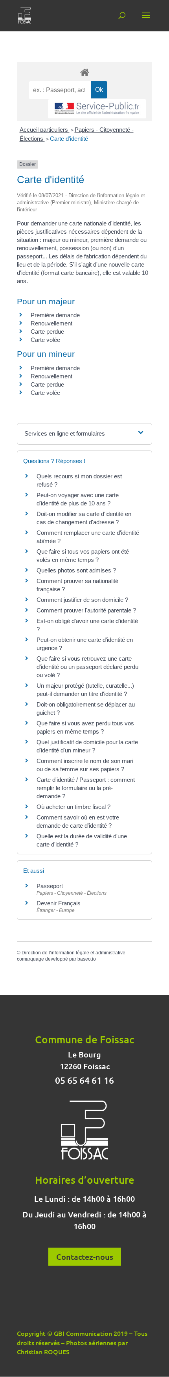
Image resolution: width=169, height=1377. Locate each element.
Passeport (50, 886)
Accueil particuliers (45, 129)
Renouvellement (51, 323)
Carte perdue (47, 331)
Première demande (55, 315)
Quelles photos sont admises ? (76, 570)
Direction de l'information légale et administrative (73, 953)
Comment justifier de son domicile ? (82, 599)
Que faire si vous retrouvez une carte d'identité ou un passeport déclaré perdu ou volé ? (87, 666)
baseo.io (86, 959)
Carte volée (45, 339)
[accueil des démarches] (84, 72)
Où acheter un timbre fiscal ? (73, 806)
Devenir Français (59, 903)
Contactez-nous (84, 1257)
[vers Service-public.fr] (97, 108)
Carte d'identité (69, 138)
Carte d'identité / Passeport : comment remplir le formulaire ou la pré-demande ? (86, 787)
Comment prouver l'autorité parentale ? (86, 610)
